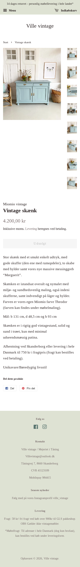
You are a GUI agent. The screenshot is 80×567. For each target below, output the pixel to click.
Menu (12, 10)
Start (5, 42)
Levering (31, 228)
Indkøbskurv (68, 10)
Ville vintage (40, 26)
